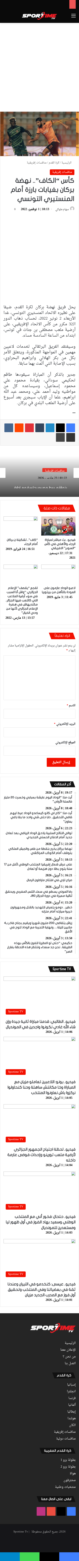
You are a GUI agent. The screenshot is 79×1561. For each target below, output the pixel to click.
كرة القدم (54, 162)
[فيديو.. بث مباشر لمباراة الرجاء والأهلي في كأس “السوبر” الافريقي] (58, 526)
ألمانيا (72, 1405)
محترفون (69, 1480)
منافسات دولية (66, 1439)
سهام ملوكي (62, 209)
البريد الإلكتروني (64, 724)
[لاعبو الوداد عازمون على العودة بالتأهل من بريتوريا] (58, 574)
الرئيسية (66, 162)
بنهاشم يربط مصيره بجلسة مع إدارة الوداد (40, 484)
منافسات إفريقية (37, 162)
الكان (72, 1425)
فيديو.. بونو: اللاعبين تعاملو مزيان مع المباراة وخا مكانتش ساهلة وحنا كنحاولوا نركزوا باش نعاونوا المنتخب (41, 1087)
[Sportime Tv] (39, 16)
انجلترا (71, 1391)
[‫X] (60, 427)
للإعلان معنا (68, 1350)
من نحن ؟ (69, 1357)
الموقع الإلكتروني (65, 742)
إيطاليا (71, 1412)
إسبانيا (71, 1385)
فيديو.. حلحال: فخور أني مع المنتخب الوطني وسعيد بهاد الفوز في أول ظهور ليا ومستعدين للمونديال (40, 1222)
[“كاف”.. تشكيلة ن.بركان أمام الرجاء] (21, 526)
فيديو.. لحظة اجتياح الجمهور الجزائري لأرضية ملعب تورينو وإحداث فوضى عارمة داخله (41, 1154)
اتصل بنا (70, 1363)
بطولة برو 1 (68, 1460)
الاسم (71, 705)
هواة (73, 1474)
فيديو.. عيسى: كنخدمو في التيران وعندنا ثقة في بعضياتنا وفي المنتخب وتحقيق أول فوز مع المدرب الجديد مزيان (41, 1289)
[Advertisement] (39, 66)
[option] (39, 473)
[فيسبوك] (70, 427)
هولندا (72, 1418)
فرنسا (72, 1398)
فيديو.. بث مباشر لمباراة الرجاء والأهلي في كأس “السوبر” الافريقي (59, 544)
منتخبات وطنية (65, 1487)
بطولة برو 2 (68, 1467)
